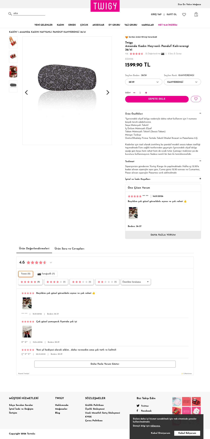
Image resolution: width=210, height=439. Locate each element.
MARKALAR (148, 25)
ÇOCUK (84, 25)
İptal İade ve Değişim (21, 409)
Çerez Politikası (94, 420)
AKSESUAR (98, 25)
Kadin (13, 32)
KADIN (60, 25)
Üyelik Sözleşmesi (95, 409)
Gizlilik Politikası (94, 405)
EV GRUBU (114, 25)
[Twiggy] (186, 411)
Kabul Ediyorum (187, 433)
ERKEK (72, 25)
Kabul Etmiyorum (160, 433)
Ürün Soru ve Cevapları (69, 249)
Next (107, 90)
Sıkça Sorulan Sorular (21, 405)
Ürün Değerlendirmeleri (34, 248)
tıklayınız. (155, 426)
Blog (57, 413)
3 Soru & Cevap (174, 54)
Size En (189, 4)
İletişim (13, 413)
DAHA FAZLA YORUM (163, 235)
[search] (10, 14)
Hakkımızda (61, 405)
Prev (26, 90)
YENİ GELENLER (43, 25)
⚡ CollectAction (186, 373)
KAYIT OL (172, 14)
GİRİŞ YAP (156, 14)
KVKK (88, 417)
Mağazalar (61, 409)
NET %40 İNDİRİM (167, 25)
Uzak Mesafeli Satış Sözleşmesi (102, 413)
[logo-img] (105, 6)
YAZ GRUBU (131, 25)
